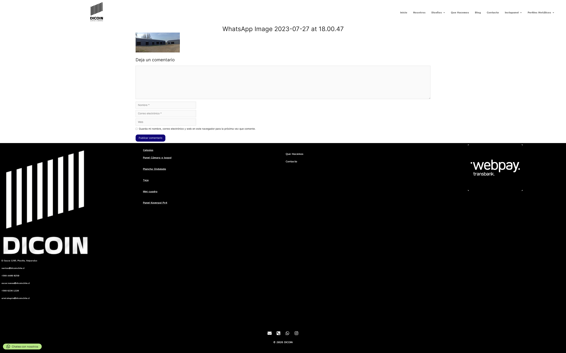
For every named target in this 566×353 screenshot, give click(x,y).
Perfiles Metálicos (539, 12)
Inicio (403, 12)
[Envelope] (269, 333)
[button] (22, 346)
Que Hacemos (460, 12)
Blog (478, 12)
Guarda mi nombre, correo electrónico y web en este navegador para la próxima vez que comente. (197, 128)
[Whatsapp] (287, 333)
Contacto (493, 12)
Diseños (436, 12)
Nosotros (419, 12)
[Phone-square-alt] (278, 333)
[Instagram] (296, 333)
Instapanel (512, 12)
